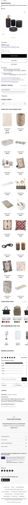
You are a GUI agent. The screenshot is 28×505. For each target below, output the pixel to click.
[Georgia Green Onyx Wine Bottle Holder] (20, 142)
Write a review (24, 357)
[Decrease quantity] (2, 51)
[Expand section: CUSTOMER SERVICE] (14, 436)
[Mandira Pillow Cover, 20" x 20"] (20, 225)
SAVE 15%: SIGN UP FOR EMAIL (14, 419)
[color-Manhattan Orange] (4, 322)
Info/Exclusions (15, 81)
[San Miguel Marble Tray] (7, 184)
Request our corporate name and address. (14, 499)
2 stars (2, 370)
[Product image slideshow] (14, 25)
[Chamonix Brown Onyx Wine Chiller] (20, 119)
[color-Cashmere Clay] (15, 322)
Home (5, 0)
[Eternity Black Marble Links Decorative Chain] (7, 246)
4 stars (2, 365)
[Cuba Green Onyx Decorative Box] (7, 142)
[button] (14, 25)
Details (7, 45)
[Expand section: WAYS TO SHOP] (14, 446)
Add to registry (14, 64)
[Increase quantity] (8, 51)
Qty (5, 50)
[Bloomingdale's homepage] (1, 0)
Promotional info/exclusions (12, 462)
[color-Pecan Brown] (8, 322)
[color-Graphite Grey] (17, 322)
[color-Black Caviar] (2, 322)
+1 (10, 321)
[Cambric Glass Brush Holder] (17, 335)
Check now (21, 462)
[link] (7, 131)
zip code (11, 70)
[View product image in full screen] (3, 34)
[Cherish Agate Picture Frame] (20, 163)
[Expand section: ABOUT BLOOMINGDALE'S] (14, 443)
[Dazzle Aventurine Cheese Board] (7, 204)
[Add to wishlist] (24, 12)
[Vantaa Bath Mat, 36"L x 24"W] (7, 119)
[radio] (6, 133)
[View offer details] (14, 104)
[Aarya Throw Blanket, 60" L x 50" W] (7, 225)
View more (4, 95)
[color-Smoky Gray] (8, 132)
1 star (3, 373)
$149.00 (3, 45)
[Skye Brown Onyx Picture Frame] (7, 266)
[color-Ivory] (6, 132)
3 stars (2, 368)
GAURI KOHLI (6, 3)
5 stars (3, 363)
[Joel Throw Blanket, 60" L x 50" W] (20, 266)
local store (12, 74)
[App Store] (5, 480)
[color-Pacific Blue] (6, 322)
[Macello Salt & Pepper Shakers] (20, 246)
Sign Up (18, 78)
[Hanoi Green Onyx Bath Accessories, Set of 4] (7, 163)
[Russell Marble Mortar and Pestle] (20, 204)
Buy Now (14, 60)
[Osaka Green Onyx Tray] (20, 287)
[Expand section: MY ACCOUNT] (14, 440)
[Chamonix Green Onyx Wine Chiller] (7, 287)
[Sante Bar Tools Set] (20, 184)
